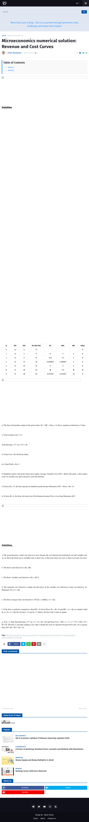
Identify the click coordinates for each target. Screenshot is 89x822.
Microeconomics (69, 635)
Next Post (82, 709)
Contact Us (52, 818)
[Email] (39, 644)
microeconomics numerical (12, 638)
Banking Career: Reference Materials (31, 771)
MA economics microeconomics (50, 635)
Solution (11, 67)
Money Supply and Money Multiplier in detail (35, 760)
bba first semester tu (15, 35)
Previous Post (8, 709)
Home (4, 35)
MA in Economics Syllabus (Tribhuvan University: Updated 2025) (42, 738)
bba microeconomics (30, 635)
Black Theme (49, 815)
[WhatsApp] (86, 53)
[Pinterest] (33, 644)
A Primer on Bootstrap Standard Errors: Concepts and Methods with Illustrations (49, 749)
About (43, 818)
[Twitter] (83, 53)
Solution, (11, 70)
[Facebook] (80, 53)
